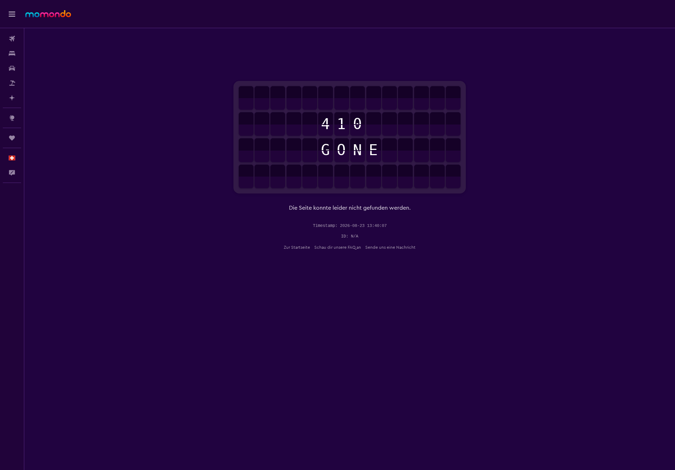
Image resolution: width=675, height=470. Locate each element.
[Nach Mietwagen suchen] (12, 68)
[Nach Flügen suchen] (12, 39)
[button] (12, 14)
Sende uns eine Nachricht (390, 247)
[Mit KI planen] (12, 98)
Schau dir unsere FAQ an (337, 247)
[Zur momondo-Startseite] (48, 13)
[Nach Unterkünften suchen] (12, 53)
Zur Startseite (297, 247)
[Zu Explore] (12, 118)
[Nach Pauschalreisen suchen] (12, 83)
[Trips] (12, 138)
